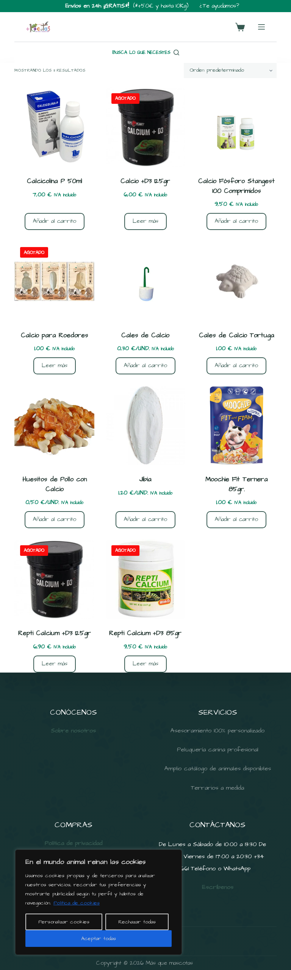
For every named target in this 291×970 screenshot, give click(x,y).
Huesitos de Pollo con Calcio (54, 484)
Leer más (145, 221)
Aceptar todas (98, 938)
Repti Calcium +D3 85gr (145, 633)
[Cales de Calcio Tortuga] (236, 281)
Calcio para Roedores (54, 335)
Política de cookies (76, 903)
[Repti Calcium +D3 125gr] (54, 579)
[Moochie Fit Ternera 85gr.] (236, 425)
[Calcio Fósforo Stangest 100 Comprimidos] (236, 127)
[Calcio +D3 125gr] (145, 127)
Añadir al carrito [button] (54, 221)
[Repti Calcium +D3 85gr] (145, 579)
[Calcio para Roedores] (54, 281)
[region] (98, 902)
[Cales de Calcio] (145, 281)
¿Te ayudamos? (219, 6)
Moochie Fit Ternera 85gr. (236, 484)
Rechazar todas (137, 922)
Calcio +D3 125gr (145, 181)
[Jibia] (145, 425)
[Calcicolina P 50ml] (54, 127)
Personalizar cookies (63, 922)
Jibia (145, 479)
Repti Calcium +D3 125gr (54, 633)
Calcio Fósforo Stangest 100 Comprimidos (236, 186)
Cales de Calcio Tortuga (236, 335)
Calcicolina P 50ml (54, 181)
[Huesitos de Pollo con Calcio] (54, 425)
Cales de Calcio (145, 335)
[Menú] (261, 26)
